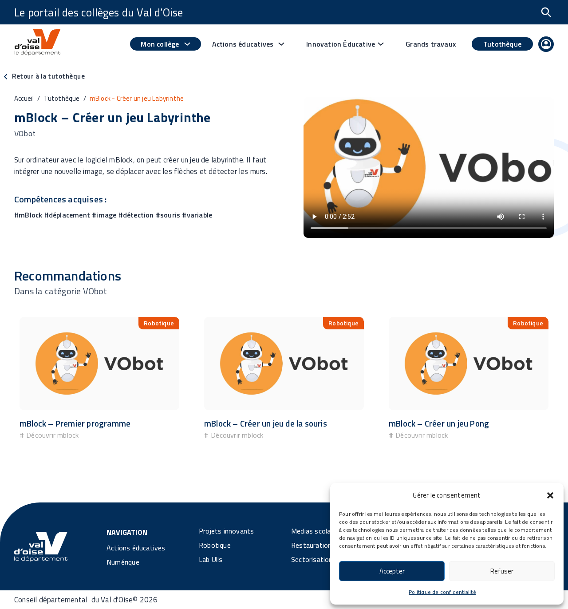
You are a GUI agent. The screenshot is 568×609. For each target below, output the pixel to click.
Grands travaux (431, 44)
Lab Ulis (211, 559)
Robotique (215, 545)
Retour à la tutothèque (48, 76)
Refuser (501, 571)
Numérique (122, 562)
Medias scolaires (316, 530)
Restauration (311, 545)
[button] (550, 495)
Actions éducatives (136, 547)
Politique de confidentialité (442, 592)
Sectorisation (312, 559)
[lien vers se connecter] (546, 45)
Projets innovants (226, 530)
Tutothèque (502, 44)
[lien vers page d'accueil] (37, 44)
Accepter (392, 571)
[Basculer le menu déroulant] (187, 43)
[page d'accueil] (40, 546)
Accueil (24, 98)
